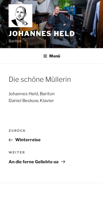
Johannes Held (42, 33)
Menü (54, 55)
